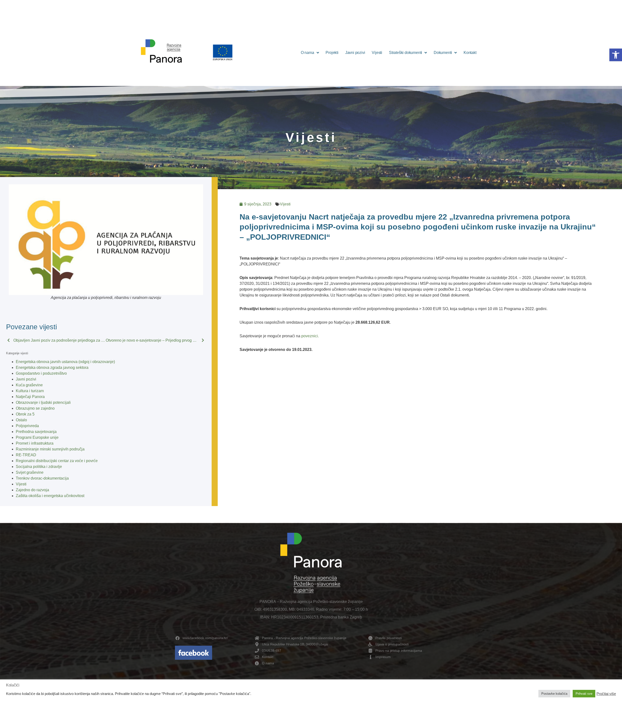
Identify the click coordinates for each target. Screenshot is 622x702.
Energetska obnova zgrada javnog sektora (52, 367)
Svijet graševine (29, 472)
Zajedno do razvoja (32, 490)
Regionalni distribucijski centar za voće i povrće (57, 461)
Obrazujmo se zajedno (35, 408)
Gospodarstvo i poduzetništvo (41, 373)
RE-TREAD (26, 455)
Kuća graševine (29, 385)
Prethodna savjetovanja (36, 432)
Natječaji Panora (30, 397)
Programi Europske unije (37, 437)
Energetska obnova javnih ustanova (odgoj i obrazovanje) (65, 362)
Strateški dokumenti (405, 53)
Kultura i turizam (30, 391)
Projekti (332, 53)
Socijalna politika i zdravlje (39, 467)
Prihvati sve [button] (584, 693)
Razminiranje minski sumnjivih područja (50, 449)
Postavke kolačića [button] (554, 693)
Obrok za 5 (25, 414)
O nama (307, 53)
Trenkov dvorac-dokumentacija (42, 478)
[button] (615, 55)
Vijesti (377, 53)
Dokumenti (443, 53)
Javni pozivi (355, 53)
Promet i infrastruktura (34, 443)
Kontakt (470, 53)
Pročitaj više (606, 694)
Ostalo (21, 420)
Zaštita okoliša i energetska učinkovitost (50, 496)
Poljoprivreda (27, 426)
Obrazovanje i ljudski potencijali (43, 402)
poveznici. (310, 336)
